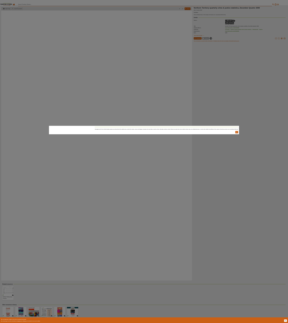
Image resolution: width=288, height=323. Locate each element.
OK (236, 132)
